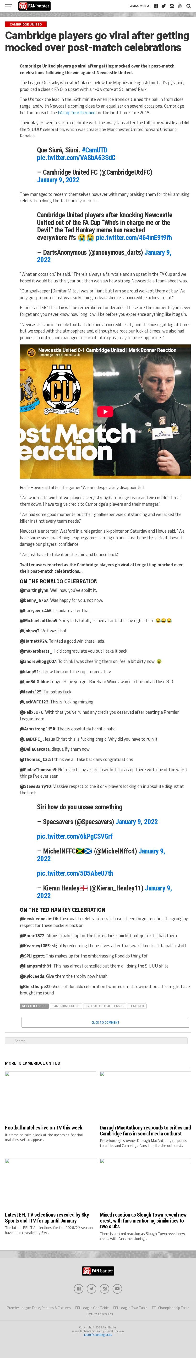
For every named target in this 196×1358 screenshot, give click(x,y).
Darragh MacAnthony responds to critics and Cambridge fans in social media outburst (145, 1130)
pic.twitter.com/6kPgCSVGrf (75, 836)
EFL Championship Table (170, 1308)
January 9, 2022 (58, 180)
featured (137, 1006)
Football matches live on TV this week (43, 1127)
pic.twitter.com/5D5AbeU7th (75, 873)
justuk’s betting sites (98, 1334)
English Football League (104, 1006)
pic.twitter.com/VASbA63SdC (76, 158)
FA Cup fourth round (76, 112)
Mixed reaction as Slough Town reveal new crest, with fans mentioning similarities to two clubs (143, 1220)
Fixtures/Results (100, 1314)
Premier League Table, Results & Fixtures (39, 1308)
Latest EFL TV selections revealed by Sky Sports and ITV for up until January (47, 1218)
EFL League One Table (92, 1308)
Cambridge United (66, 1006)
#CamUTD (95, 150)
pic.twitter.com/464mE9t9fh (134, 238)
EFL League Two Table (130, 1308)
